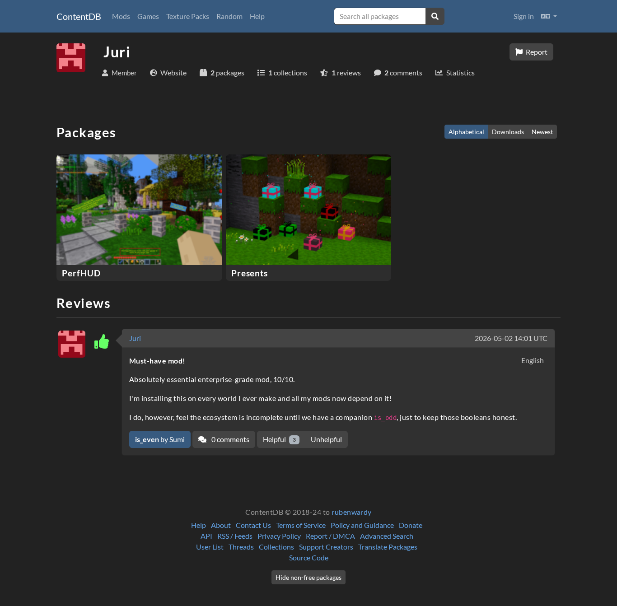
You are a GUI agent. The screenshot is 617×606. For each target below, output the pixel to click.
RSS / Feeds (234, 535)
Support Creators (326, 546)
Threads (241, 546)
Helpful (279, 439)
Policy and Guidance (362, 525)
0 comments (229, 439)
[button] (549, 16)
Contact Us (253, 525)
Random (229, 16)
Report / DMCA (330, 535)
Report (535, 51)
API (206, 535)
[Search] (434, 16)
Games (148, 16)
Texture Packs (187, 16)
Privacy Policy (279, 535)
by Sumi (160, 439)
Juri (135, 338)
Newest (542, 131)
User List (210, 546)
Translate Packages (387, 546)
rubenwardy (352, 512)
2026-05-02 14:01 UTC (511, 338)
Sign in (524, 16)
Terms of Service (301, 525)
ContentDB (78, 16)
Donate (410, 525)
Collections (276, 546)
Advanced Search (386, 535)
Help (257, 16)
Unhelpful (326, 439)
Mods (121, 16)
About (221, 525)
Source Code (308, 557)
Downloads (508, 131)
